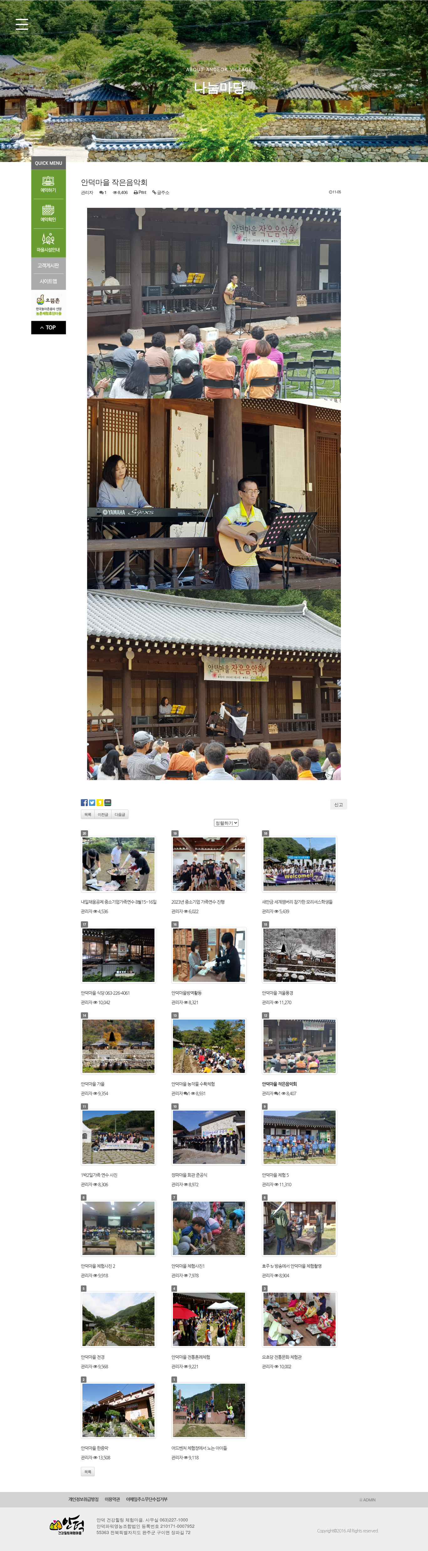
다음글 (120, 814)
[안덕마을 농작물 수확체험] (214, 1046)
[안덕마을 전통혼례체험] (214, 1319)
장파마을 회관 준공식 (189, 1174)
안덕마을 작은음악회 (279, 1083)
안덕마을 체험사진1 (188, 1265)
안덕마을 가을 (92, 1083)
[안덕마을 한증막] (123, 1410)
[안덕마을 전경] (123, 1319)
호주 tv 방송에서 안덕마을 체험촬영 (291, 1265)
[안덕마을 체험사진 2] (123, 1228)
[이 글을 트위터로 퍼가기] (92, 802)
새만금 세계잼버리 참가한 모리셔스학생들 (297, 901)
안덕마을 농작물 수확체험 (193, 1083)
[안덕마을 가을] (123, 1046)
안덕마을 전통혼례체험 (190, 1357)
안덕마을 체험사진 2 (98, 1265)
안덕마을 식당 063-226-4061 (105, 992)
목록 (87, 814)
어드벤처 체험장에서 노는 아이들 (199, 1448)
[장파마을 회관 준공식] (214, 1137)
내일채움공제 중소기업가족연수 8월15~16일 (118, 901)
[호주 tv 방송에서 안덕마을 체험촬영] (304, 1228)
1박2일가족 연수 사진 (99, 1174)
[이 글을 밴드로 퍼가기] (107, 802)
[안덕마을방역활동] (214, 955)
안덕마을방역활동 (186, 992)
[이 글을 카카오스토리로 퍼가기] (100, 802)
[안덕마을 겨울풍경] (304, 955)
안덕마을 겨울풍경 (277, 992)
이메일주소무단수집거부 (146, 1499)
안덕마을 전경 (92, 1357)
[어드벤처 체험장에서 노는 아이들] (214, 1410)
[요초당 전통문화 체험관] (304, 1319)
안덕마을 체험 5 (275, 1174)
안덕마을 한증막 (94, 1448)
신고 (338, 804)
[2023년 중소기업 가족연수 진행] (214, 864)
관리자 (87, 192)
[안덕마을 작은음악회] (304, 1046)
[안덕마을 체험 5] (304, 1137)
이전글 (103, 814)
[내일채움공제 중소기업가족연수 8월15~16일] (123, 864)
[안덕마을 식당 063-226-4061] (123, 955)
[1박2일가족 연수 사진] (123, 1137)
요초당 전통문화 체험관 (281, 1357)
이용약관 (112, 1499)
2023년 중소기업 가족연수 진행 (197, 901)
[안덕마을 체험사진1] (214, 1228)
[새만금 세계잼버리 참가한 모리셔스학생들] (304, 864)
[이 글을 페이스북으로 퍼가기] (84, 802)
